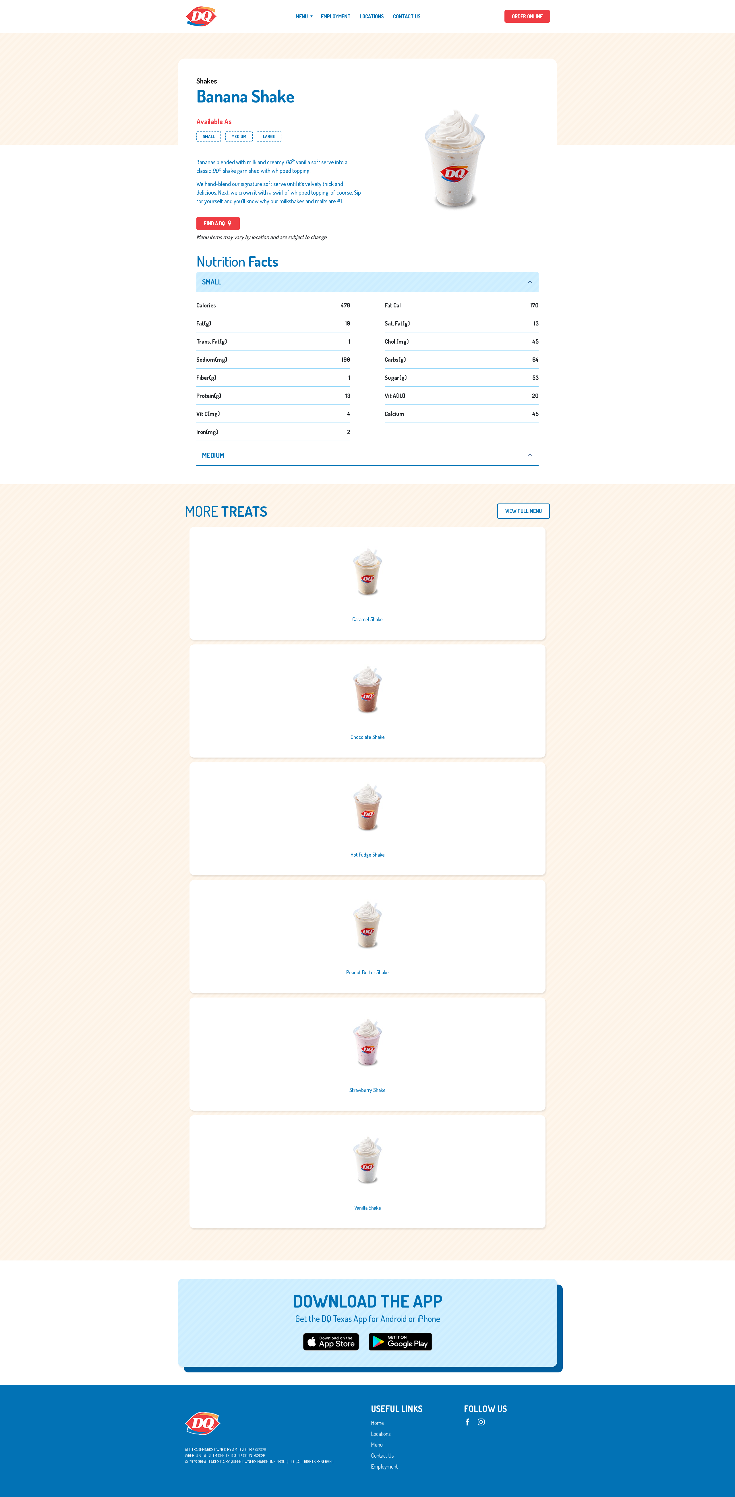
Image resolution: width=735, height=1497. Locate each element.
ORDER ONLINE (527, 16)
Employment (336, 16)
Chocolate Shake (368, 737)
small (212, 281)
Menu (302, 16)
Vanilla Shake (367, 1207)
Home (377, 1422)
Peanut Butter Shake (367, 972)
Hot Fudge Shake (368, 854)
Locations (372, 16)
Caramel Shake (367, 619)
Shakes (206, 80)
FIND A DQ (215, 223)
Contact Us (407, 16)
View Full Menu (523, 511)
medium (213, 455)
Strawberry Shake (367, 1090)
